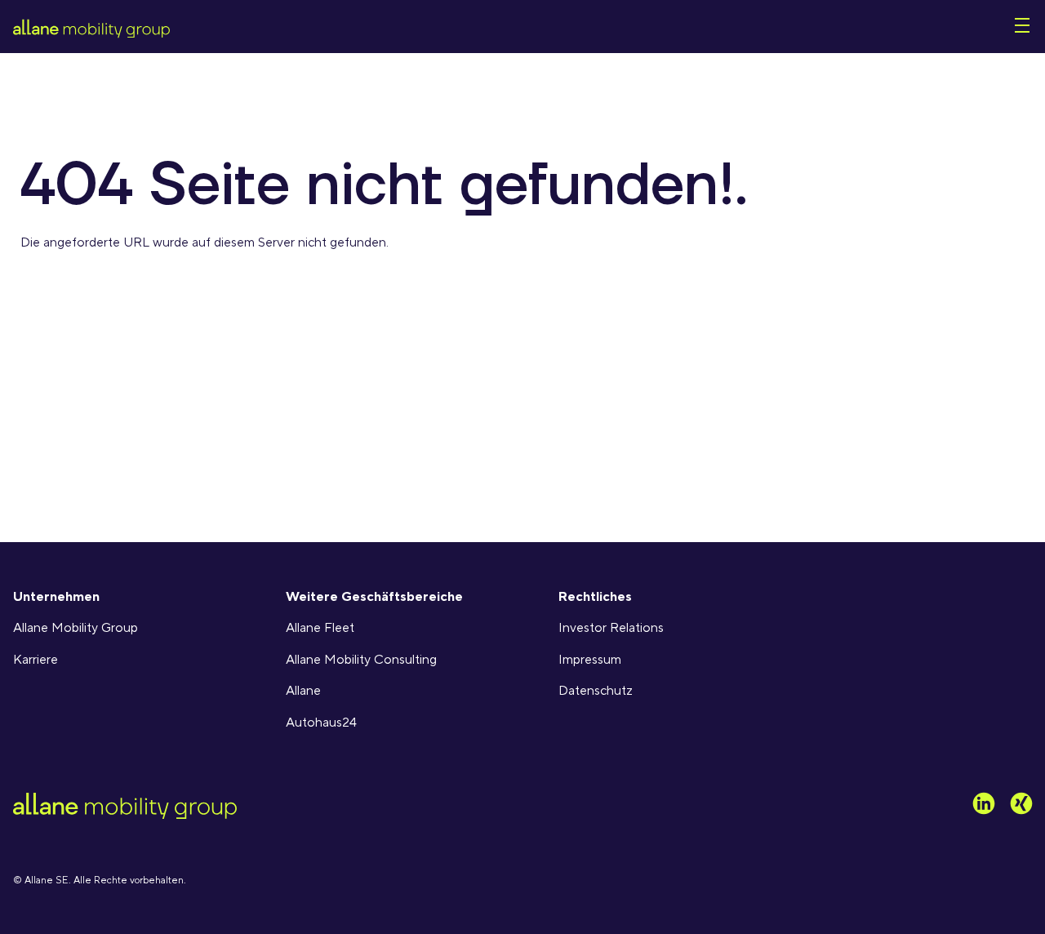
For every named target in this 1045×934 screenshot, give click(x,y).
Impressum (589, 660)
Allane (303, 691)
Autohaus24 (321, 722)
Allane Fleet (320, 628)
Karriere (35, 660)
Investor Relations (611, 628)
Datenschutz (595, 691)
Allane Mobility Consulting (361, 660)
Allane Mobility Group (75, 628)
